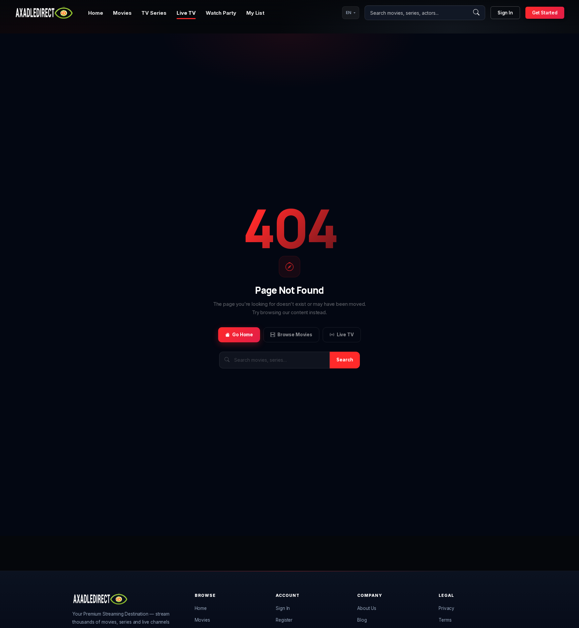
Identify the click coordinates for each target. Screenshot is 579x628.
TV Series (154, 13)
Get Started (545, 12)
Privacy (446, 608)
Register (284, 620)
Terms (445, 620)
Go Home (242, 334)
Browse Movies (294, 334)
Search (344, 359)
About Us (366, 608)
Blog (362, 620)
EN (348, 12)
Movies (122, 13)
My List (255, 13)
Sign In (505, 12)
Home (95, 13)
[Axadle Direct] (44, 12)
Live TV (186, 13)
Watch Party (221, 13)
